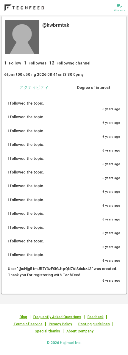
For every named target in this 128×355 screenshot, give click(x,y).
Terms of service (28, 324)
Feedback (96, 317)
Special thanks (47, 331)
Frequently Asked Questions (57, 317)
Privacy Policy (60, 324)
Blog (23, 317)
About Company (79, 331)
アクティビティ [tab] (34, 87)
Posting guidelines (94, 324)
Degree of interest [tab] (93, 87)
